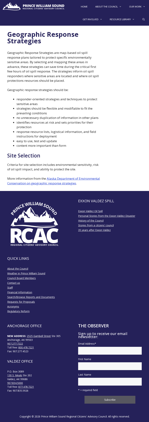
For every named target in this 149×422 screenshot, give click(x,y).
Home (84, 6)
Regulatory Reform (18, 311)
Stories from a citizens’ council (96, 225)
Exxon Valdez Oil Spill (90, 211)
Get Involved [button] (90, 19)
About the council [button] (106, 6)
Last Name (84, 374)
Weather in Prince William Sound (26, 273)
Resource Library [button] (120, 19)
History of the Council (91, 220)
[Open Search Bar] (143, 19)
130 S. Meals (14, 375)
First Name (84, 359)
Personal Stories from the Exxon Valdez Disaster (106, 216)
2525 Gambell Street (39, 336)
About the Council (17, 268)
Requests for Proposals (21, 301)
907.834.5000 (15, 383)
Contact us (13, 283)
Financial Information (19, 292)
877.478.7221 (26, 387)
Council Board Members (21, 278)
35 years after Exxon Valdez (94, 230)
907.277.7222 (15, 343)
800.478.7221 (26, 347)
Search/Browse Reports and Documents (31, 297)
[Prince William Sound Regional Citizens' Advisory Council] (33, 6)
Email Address (87, 343)
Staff (10, 287)
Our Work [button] (135, 6)
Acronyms (13, 306)
